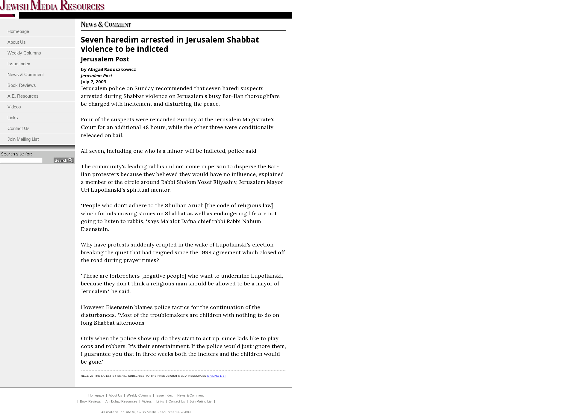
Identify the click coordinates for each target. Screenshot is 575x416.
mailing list (216, 375)
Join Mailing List (201, 401)
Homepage (96, 395)
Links (160, 401)
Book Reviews (90, 401)
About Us (115, 395)
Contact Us (177, 401)
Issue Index (164, 395)
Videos (147, 401)
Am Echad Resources (121, 401)
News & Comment (190, 395)
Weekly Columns (139, 395)
